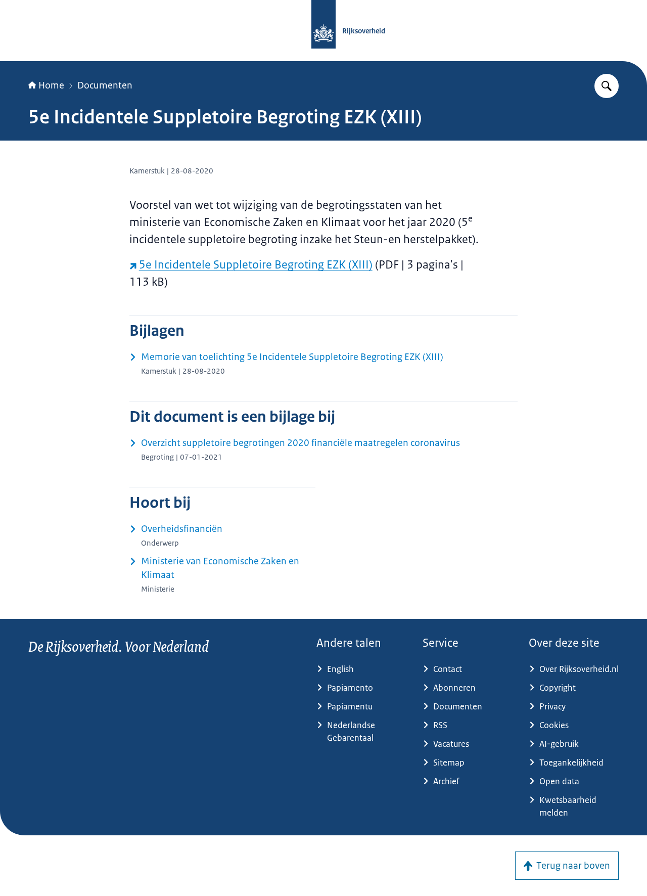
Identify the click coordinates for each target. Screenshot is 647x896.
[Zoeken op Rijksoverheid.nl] (606, 86)
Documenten (104, 85)
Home (51, 85)
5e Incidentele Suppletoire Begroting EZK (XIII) (256, 264)
